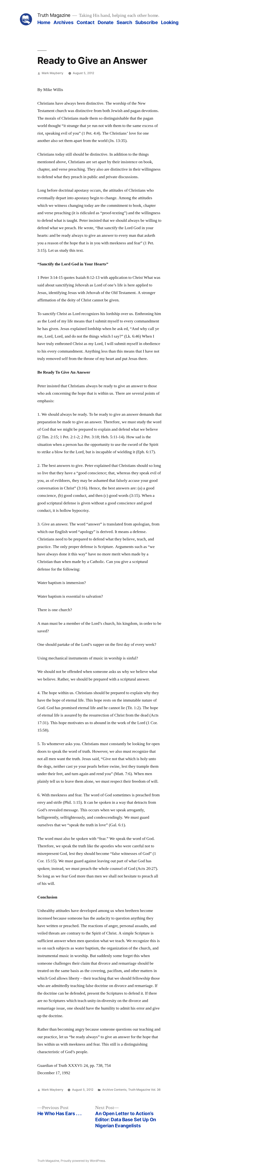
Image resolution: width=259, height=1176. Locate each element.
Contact (86, 22)
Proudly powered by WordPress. (83, 1161)
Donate (106, 22)
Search (124, 22)
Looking (170, 22)
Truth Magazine (53, 15)
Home (43, 22)
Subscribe (146, 22)
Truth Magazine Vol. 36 (144, 1089)
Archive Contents (114, 1089)
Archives (63, 22)
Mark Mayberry (52, 73)
